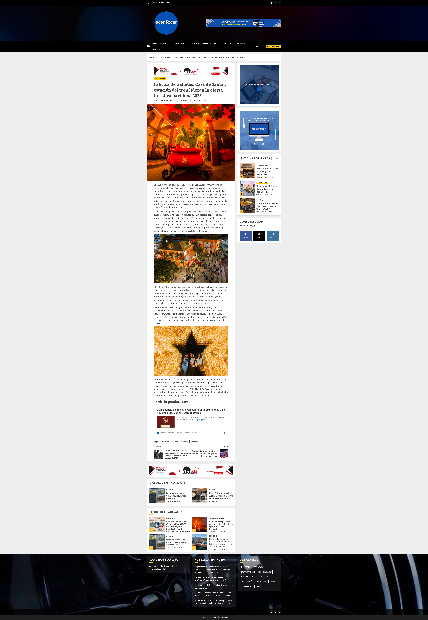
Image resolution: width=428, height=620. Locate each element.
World (258, 586)
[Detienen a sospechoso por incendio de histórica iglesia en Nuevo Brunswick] (199, 524)
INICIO (154, 44)
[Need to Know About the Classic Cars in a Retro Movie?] (247, 188)
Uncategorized (262, 165)
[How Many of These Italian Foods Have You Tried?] (247, 170)
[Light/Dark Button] (258, 46)
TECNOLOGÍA (239, 44)
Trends (272, 581)
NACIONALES (165, 44)
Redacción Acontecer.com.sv (167, 101)
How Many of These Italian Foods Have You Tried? (266, 171)
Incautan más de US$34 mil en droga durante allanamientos (176, 542)
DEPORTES (156, 49)
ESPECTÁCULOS (209, 44)
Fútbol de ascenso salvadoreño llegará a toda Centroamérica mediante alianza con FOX (214, 602)
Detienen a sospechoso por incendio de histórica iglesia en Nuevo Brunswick (221, 525)
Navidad (175, 442)
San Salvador (184, 442)
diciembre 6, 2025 (186, 101)
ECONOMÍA (195, 44)
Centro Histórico (165, 442)
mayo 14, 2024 (263, 177)
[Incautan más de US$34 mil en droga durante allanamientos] (157, 495)
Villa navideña (194, 442)
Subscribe (275, 46)
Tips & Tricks (261, 581)
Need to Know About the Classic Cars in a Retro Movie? (267, 189)
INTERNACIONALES (180, 44)
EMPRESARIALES (225, 44)
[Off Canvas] (148, 46)
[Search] (263, 46)
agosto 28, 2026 (217, 532)
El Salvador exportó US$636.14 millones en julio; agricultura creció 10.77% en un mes (220, 543)
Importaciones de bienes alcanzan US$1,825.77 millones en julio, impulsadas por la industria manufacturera (178, 526)
